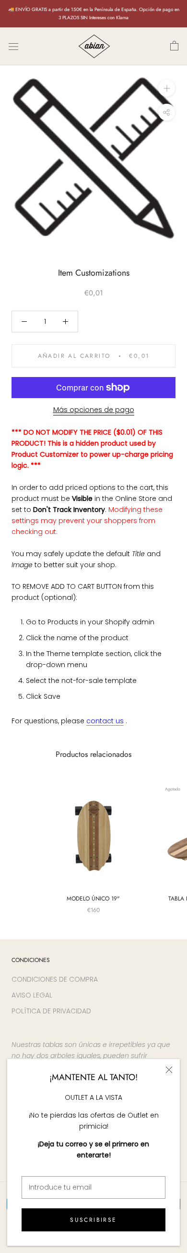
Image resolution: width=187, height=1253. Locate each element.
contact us (105, 721)
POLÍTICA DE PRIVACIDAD (51, 1011)
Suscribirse (93, 1220)
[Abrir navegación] (13, 46)
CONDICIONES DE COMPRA (55, 979)
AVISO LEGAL (32, 995)
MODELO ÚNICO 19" (93, 898)
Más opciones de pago (93, 409)
